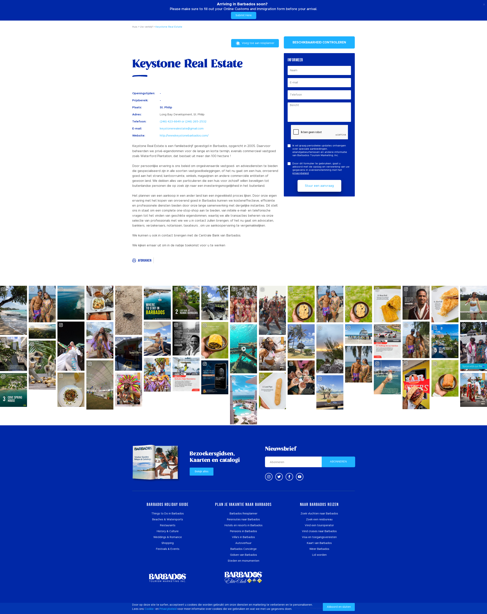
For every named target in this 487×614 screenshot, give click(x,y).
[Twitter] (279, 477)
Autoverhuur (243, 543)
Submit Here (244, 15)
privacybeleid (300, 173)
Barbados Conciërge (243, 549)
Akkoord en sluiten (339, 607)
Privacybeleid (168, 609)
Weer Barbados (319, 549)
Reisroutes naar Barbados (243, 519)
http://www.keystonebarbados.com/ (184, 135)
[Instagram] (269, 477)
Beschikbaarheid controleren (319, 42)
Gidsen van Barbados (243, 555)
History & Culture (168, 531)
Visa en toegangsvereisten (319, 537)
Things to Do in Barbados (167, 513)
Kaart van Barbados (319, 543)
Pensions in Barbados (243, 531)
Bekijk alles (201, 471)
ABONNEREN (338, 461)
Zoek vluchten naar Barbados (319, 513)
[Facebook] (289, 477)
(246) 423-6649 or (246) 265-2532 (183, 121)
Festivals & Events (167, 549)
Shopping (168, 543)
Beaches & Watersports (167, 519)
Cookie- (150, 609)
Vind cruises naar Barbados (319, 531)
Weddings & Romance (167, 537)
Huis (134, 27)
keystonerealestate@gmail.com (182, 128)
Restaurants (167, 525)
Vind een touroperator (319, 525)
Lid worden (319, 555)
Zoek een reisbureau (319, 519)
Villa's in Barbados (243, 537)
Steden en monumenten (243, 561)
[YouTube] (299, 477)
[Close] (484, 4)
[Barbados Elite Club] (243, 578)
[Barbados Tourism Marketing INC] (168, 577)
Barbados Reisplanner (243, 513)
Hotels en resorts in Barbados (243, 525)
